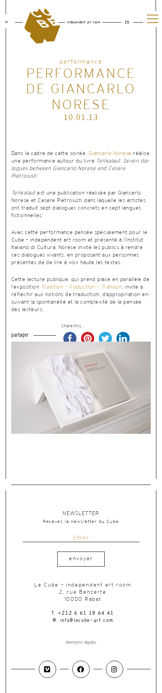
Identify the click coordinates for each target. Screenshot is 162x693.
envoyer (81, 558)
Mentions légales (81, 642)
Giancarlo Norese (110, 153)
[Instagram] (114, 669)
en (127, 23)
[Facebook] (81, 669)
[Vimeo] (47, 669)
